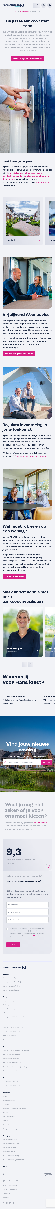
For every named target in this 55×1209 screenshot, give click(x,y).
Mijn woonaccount (10, 1071)
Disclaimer (7, 1193)
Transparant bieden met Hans (15, 1017)
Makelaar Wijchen (9, 1148)
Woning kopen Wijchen (11, 986)
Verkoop (6, 997)
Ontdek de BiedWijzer (14, 576)
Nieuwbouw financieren (12, 1063)
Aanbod (6, 974)
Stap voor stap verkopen (13, 1001)
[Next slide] (30, 664)
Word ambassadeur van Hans (14, 1108)
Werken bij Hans (9, 1100)
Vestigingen (7, 1136)
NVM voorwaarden (10, 1185)
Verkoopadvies (9, 1005)
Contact (6, 1125)
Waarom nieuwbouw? (11, 1059)
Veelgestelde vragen (11, 1129)
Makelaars (24, 12)
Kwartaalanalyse (9, 1117)
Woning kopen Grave (11, 990)
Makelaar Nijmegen (10, 1139)
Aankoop (6, 1024)
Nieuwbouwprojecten (11, 1055)
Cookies (6, 1197)
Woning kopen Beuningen (13, 982)
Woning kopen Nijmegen (12, 978)
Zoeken (46, 762)
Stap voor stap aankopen (13, 1028)
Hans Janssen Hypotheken (13, 1160)
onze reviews (40, 823)
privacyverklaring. (31, 936)
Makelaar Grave (9, 1152)
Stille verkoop (8, 1013)
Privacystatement (10, 1189)
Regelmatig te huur (10, 1082)
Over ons (6, 1093)
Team (5, 1096)
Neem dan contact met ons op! (30, 456)
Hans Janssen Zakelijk (11, 1156)
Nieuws (5, 1113)
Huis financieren (9, 1036)
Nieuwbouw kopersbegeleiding (15, 1067)
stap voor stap (43, 182)
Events (5, 1121)
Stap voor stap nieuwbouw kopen (16, 1051)
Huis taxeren (8, 1040)
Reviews (6, 1104)
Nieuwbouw (7, 1047)
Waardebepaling (9, 1009)
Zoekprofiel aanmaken (11, 1032)
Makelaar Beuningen (11, 1144)
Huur (5, 1078)
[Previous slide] (24, 664)
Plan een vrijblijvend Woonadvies (27, 59)
